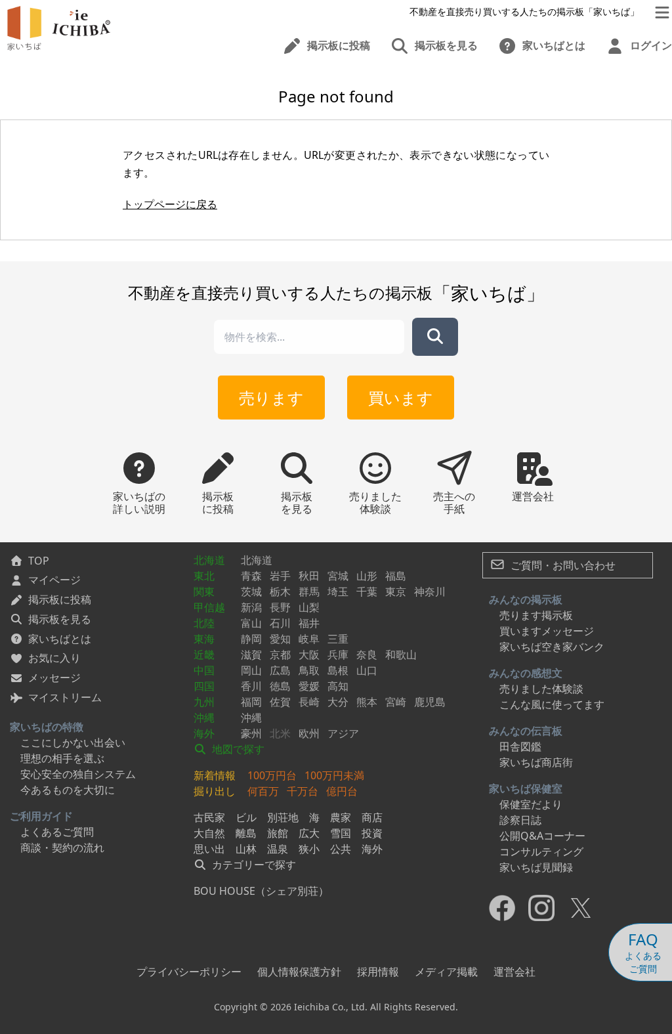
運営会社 (515, 971)
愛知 (280, 639)
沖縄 (204, 717)
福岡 (251, 702)
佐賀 (280, 702)
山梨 (309, 607)
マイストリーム (65, 697)
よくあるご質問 (57, 832)
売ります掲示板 (536, 615)
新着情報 (215, 775)
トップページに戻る (170, 204)
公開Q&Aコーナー (542, 836)
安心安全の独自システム (78, 774)
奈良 (366, 654)
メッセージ (54, 677)
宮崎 (395, 702)
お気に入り (54, 658)
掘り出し (215, 791)
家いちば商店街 (536, 762)
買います (400, 397)
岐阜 (309, 639)
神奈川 (430, 591)
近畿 (204, 654)
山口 (366, 670)
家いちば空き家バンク (551, 646)
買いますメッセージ (546, 631)
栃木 (280, 591)
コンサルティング (541, 851)
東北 (204, 576)
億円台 (342, 791)
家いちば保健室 (525, 788)
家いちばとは (59, 639)
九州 (204, 702)
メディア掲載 (446, 971)
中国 (204, 670)
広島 (280, 670)
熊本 (366, 702)
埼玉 (337, 591)
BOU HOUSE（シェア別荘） (261, 891)
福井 (309, 623)
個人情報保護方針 (299, 971)
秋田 (309, 576)
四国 (204, 686)
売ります (271, 397)
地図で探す (236, 749)
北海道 (209, 560)
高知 (337, 686)
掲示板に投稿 (59, 599)
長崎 (309, 702)
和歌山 (401, 654)
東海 (204, 639)
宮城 (337, 576)
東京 (395, 591)
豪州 (251, 733)
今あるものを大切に (67, 790)
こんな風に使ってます (551, 704)
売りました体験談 (541, 688)
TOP (38, 560)
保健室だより (530, 804)
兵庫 (337, 654)
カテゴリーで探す (252, 864)
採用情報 (378, 971)
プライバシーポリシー (189, 971)
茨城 (251, 591)
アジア (343, 733)
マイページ (54, 579)
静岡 (251, 639)
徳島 (280, 686)
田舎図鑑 (520, 746)
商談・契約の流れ (62, 847)
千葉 (366, 591)
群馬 (309, 591)
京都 (280, 654)
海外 (204, 733)
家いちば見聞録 (536, 867)
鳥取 (309, 670)
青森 (251, 576)
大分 (337, 702)
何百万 (263, 791)
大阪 (309, 654)
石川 (280, 623)
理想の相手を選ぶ (62, 758)
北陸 (204, 623)
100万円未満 (334, 775)
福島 (395, 576)
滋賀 (251, 654)
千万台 (302, 791)
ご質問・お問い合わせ (562, 565)
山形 (366, 576)
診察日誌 (520, 820)
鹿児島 (430, 702)
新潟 (251, 607)
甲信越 (209, 607)
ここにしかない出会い (72, 742)
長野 (280, 607)
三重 (337, 639)
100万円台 (272, 775)
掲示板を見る (59, 619)
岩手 (280, 576)
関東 (204, 591)
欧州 (309, 733)
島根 (337, 670)
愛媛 (309, 686)
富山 (251, 623)
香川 (251, 686)
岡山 (251, 670)
